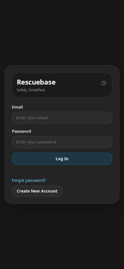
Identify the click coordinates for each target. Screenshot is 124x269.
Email (17, 107)
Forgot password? (29, 180)
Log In (62, 158)
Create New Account (37, 191)
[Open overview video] (103, 82)
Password (21, 131)
